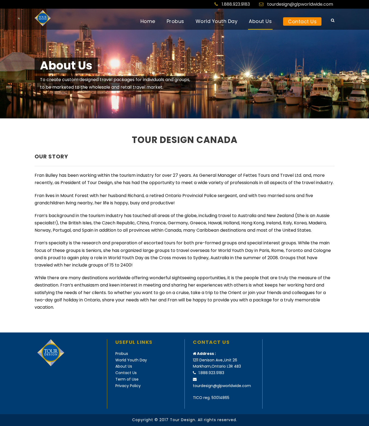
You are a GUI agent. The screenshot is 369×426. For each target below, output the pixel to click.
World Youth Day (217, 21)
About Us (260, 21)
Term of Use (127, 379)
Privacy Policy (128, 385)
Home (147, 21)
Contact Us (302, 21)
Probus (175, 21)
